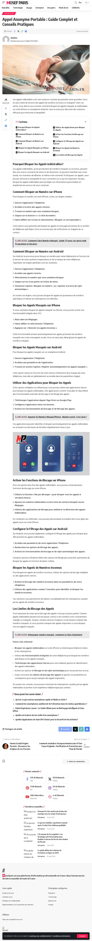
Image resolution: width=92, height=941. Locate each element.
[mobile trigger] (4, 2)
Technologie (9, 13)
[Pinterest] (35, 788)
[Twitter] (57, 779)
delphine (14, 38)
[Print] (25, 31)
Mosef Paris (17, 2)
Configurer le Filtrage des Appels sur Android (68, 142)
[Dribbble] (57, 797)
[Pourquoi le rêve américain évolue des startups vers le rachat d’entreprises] (30, 814)
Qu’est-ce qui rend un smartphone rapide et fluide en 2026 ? (41, 699)
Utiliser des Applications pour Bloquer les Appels (69, 128)
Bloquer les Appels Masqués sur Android (33, 152)
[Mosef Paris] (5, 930)
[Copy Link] (22, 31)
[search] (76, 2)
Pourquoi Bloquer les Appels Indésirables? (28, 128)
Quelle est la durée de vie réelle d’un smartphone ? (37, 715)
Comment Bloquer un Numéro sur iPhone (30, 135)
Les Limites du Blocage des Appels (69, 155)
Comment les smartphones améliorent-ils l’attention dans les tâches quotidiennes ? (51, 704)
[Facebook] (35, 779)
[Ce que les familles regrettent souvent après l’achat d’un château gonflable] (30, 826)
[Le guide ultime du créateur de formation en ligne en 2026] (30, 853)
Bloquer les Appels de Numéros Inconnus (66, 149)
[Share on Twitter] (18, 31)
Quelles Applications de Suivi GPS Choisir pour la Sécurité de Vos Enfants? (46, 719)
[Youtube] (35, 797)
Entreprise (41, 817)
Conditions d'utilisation (61, 936)
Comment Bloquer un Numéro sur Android (30, 142)
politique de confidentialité (40, 936)
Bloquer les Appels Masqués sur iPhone (33, 148)
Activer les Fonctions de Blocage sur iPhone (68, 135)
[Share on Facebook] (14, 31)
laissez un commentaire (77, 761)
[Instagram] (57, 788)
